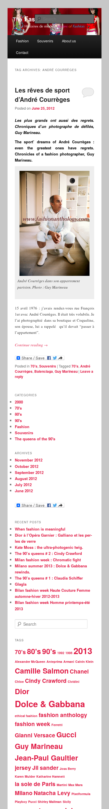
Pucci (32, 801)
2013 (83, 651)
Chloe (19, 681)
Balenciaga (43, 371)
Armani (68, 661)
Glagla (20, 584)
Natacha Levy (52, 793)
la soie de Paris (35, 784)
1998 (68, 653)
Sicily (67, 801)
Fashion (22, 40)
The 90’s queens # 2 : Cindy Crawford (48, 553)
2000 (19, 402)
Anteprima (54, 661)
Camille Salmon (42, 670)
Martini (62, 785)
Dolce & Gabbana (50, 704)
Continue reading (31, 345)
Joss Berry (68, 768)
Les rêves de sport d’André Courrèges (42, 95)
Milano (24, 793)
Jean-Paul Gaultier (46, 757)
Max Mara (75, 785)
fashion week (32, 724)
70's (34, 366)
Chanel (79, 671)
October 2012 (26, 466)
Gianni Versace (35, 735)
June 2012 (24, 490)
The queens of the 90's (35, 438)
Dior (22, 691)
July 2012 (23, 484)
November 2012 (28, 460)
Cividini (73, 681)
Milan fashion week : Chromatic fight (48, 559)
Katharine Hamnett (50, 776)
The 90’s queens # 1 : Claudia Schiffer (49, 578)
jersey (23, 768)
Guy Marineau (66, 371)
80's (18, 414)
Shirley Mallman (50, 801)
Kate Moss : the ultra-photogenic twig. (49, 547)
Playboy (21, 801)
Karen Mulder (25, 776)
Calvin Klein (84, 661)
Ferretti (56, 725)
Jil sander (45, 768)
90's (18, 420)
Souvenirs (45, 40)
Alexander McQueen (30, 661)
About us (69, 40)
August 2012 (26, 478)
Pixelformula (81, 794)
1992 (60, 653)
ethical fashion (26, 716)
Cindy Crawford (46, 681)
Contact (22, 52)
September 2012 (29, 472)
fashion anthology (63, 715)
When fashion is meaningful (40, 529)
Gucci (66, 734)
